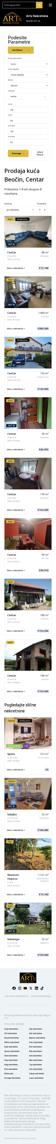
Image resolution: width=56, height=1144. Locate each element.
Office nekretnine (11, 1042)
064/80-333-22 (33, 21)
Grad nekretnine (11, 1029)
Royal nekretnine (11, 1038)
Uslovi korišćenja (41, 996)
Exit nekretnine (35, 1056)
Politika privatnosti (17, 996)
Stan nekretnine (11, 1056)
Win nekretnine (35, 1051)
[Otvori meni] (50, 5)
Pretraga (18, 153)
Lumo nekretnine (36, 1078)
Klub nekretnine (11, 1047)
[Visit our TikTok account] (42, 988)
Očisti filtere (40, 153)
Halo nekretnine (36, 1042)
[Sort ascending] (40, 209)
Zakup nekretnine (36, 1073)
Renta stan (8, 1073)
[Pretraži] (39, 5)
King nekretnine (11, 1065)
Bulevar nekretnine (37, 1038)
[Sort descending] (45, 209)
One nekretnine (35, 1069)
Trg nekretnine (35, 1065)
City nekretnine (35, 1029)
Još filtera (21, 50)
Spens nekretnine (11, 1051)
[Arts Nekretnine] (12, 18)
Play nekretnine (11, 1060)
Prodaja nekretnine (12, 1078)
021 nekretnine (10, 1033)
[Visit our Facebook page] (14, 988)
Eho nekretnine (35, 1047)
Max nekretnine (35, 1060)
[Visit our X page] (31, 988)
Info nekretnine (35, 1033)
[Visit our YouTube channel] (25, 988)
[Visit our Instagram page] (19, 988)
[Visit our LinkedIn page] (36, 988)
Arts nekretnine (11, 1069)
